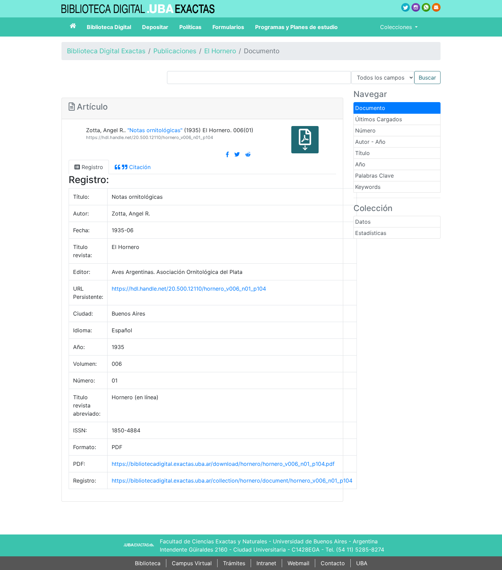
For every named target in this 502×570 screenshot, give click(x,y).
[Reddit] (247, 154)
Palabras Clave (374, 175)
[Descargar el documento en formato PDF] (305, 144)
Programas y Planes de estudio (296, 27)
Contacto (333, 563)
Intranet (266, 563)
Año (360, 164)
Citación (139, 167)
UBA (361, 563)
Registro (91, 167)
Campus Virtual (192, 563)
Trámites (234, 563)
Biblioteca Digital (109, 27)
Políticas (190, 27)
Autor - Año (370, 141)
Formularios (228, 27)
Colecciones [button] (397, 27)
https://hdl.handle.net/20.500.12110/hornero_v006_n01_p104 (149, 137)
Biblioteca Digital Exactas (106, 51)
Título (362, 153)
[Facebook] (227, 154)
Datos (363, 221)
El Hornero (220, 51)
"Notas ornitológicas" (154, 130)
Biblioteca (148, 563)
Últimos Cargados (378, 119)
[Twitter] (237, 154)
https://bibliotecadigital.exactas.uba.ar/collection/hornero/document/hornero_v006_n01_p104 (232, 480)
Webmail (298, 563)
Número (365, 130)
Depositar (155, 27)
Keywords (367, 186)
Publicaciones (174, 51)
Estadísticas (370, 233)
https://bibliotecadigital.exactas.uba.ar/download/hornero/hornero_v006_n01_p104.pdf (223, 463)
